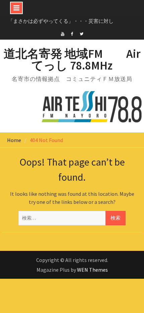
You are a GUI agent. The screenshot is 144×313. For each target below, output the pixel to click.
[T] (81, 33)
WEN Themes (92, 269)
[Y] (63, 33)
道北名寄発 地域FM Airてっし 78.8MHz (72, 59)
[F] (72, 33)
